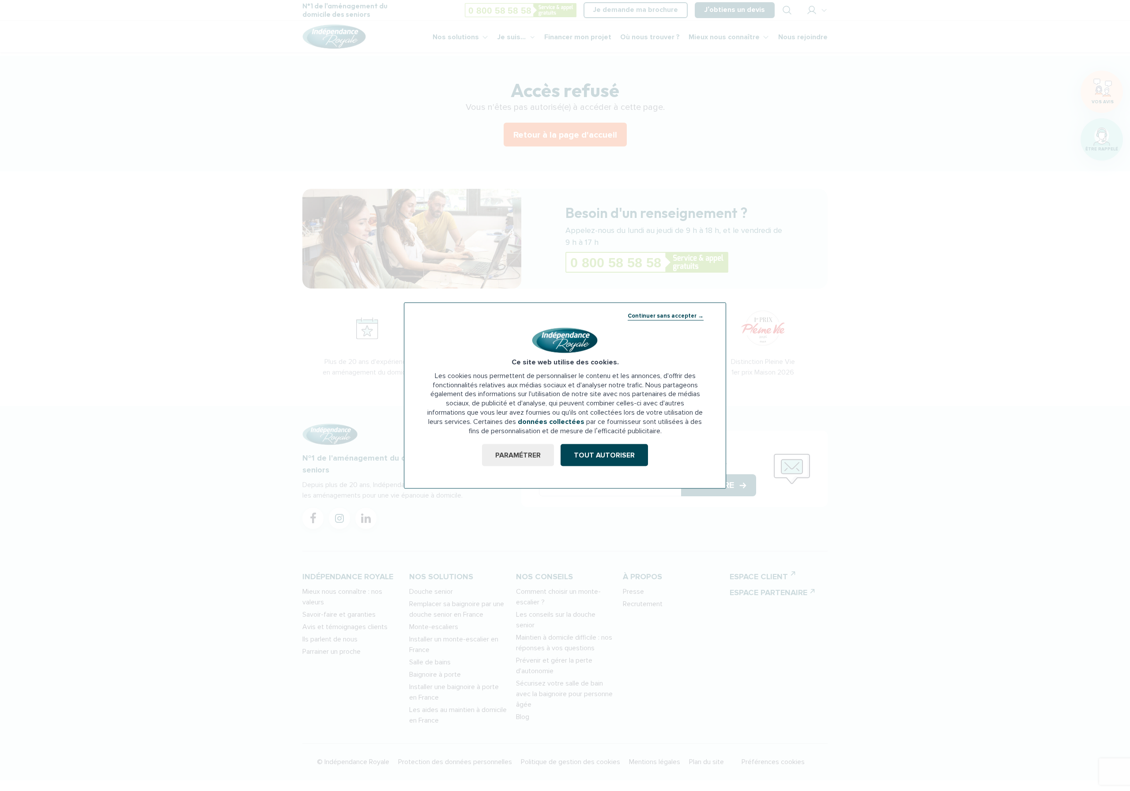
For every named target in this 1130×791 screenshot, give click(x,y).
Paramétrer (518, 455)
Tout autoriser (604, 455)
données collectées (551, 421)
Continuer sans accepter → (666, 315)
